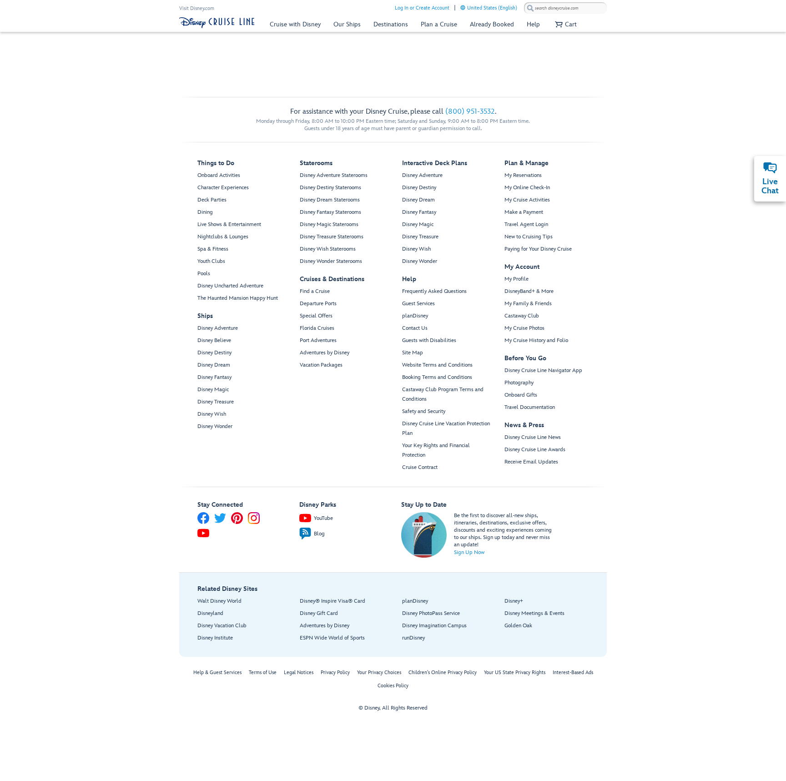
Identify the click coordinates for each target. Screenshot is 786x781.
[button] (565, 24)
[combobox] (565, 8)
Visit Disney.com (196, 8)
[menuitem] (462, 7)
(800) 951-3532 (470, 111)
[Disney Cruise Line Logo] (216, 22)
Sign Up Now (469, 552)
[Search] (530, 8)
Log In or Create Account (422, 8)
